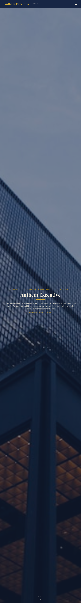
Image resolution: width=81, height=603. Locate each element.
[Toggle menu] (76, 4)
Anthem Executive (17, 4)
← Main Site (34, 4)
